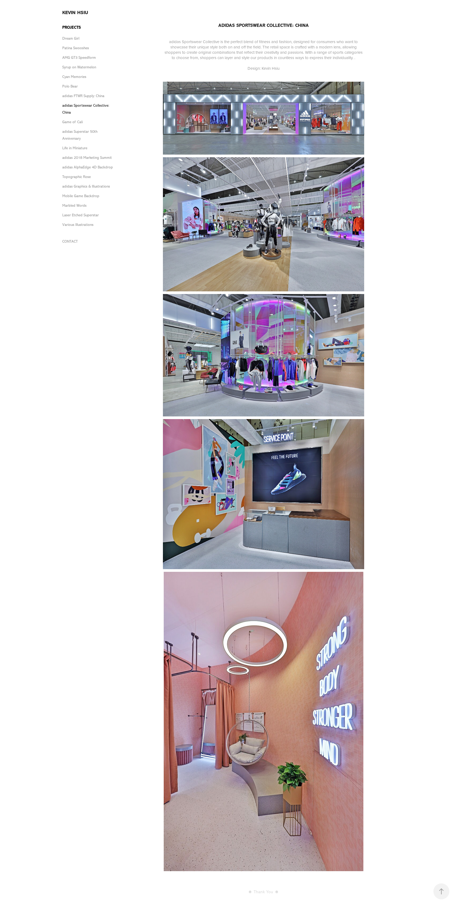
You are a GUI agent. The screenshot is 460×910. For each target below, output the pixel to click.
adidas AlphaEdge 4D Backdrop (87, 167)
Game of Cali (72, 122)
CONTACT (70, 241)
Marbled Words (74, 206)
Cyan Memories (74, 77)
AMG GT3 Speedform (79, 58)
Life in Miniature (74, 148)
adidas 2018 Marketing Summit (87, 158)
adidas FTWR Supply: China (83, 96)
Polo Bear (70, 86)
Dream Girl (70, 38)
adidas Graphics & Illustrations (86, 186)
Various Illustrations (77, 225)
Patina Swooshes (75, 48)
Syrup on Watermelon (79, 67)
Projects (71, 27)
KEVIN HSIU (75, 12)
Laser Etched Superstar (80, 215)
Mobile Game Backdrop (80, 196)
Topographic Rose (76, 177)
